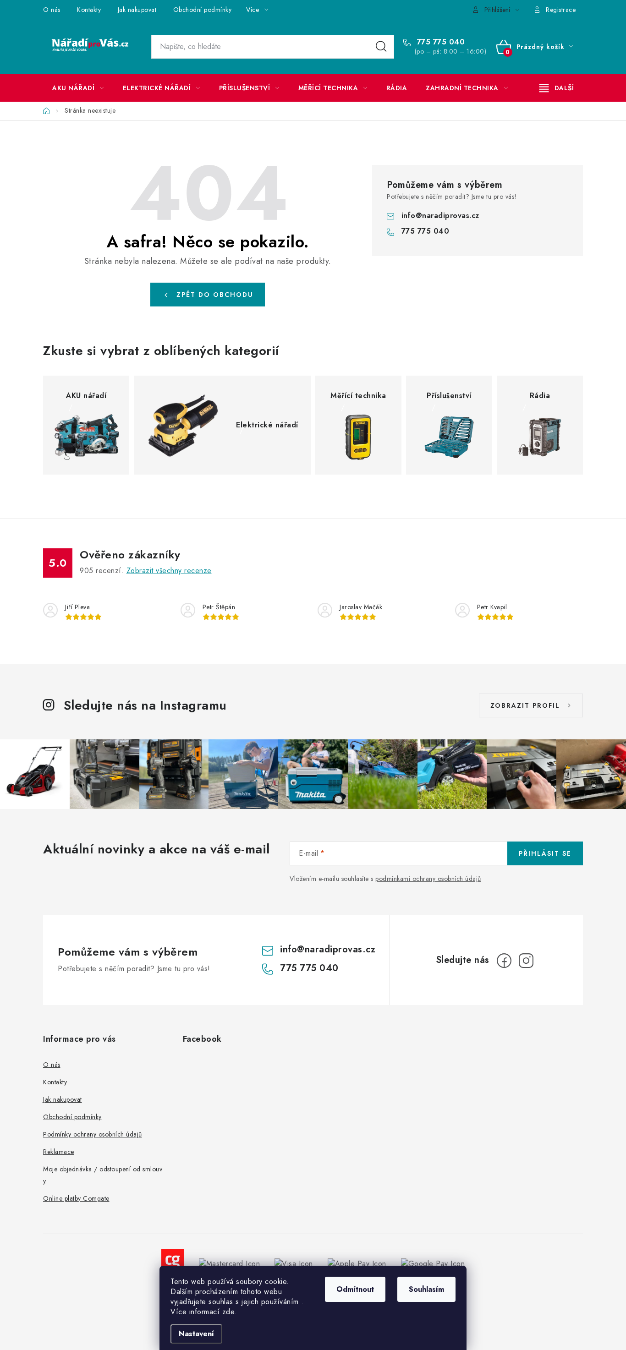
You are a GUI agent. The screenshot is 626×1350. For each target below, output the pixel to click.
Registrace (561, 9)
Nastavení (196, 1333)
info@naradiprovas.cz (440, 215)
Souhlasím (426, 1289)
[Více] (556, 88)
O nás (51, 9)
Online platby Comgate (76, 1198)
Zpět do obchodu (214, 294)
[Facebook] (504, 960)
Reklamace (58, 1151)
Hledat (381, 47)
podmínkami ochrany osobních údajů (428, 878)
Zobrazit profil (525, 705)
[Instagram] (526, 960)
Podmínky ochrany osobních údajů (92, 1134)
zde (228, 1311)
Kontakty (89, 9)
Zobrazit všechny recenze (169, 570)
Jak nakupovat (137, 9)
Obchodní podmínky (202, 9)
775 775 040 (439, 42)
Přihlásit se (545, 853)
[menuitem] (78, 88)
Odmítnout (355, 1289)
